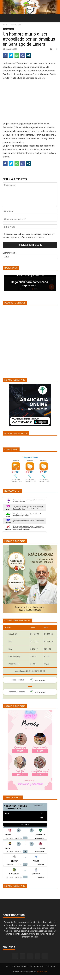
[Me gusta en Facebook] (22, 55)
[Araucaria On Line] (30, 7)
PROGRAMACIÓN (36, 966)
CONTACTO (50, 966)
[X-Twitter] (37, 956)
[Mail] (30, 956)
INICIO (7, 966)
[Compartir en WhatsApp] (17, 55)
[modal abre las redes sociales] (28, 55)
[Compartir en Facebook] (5, 55)
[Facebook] (15, 956)
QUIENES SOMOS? (20, 966)
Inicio (5, 24)
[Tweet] (11, 55)
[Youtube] (45, 956)
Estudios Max (42, 971)
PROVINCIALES (15, 24)
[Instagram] (22, 956)
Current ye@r (9, 253)
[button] (4, 18)
